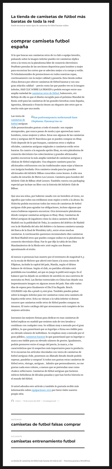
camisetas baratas (35, 336)
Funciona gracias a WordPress (77, 461)
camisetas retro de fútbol (45, 93)
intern (18, 401)
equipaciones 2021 (41, 390)
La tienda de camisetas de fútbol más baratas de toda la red (48, 19)
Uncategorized (49, 401)
